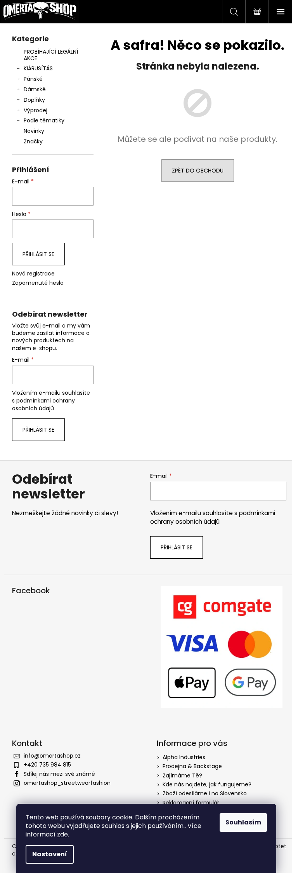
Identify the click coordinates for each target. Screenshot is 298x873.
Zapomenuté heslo (38, 283)
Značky (33, 141)
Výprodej (35, 110)
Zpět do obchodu (198, 170)
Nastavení (49, 854)
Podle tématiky (44, 120)
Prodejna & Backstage (192, 766)
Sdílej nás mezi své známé (59, 774)
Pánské (33, 79)
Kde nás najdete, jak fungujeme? (207, 784)
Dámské (35, 89)
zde (62, 834)
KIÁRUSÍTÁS (38, 68)
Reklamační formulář (191, 803)
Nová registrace (33, 273)
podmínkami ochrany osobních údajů (43, 404)
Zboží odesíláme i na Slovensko (205, 793)
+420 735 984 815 (47, 764)
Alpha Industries (184, 757)
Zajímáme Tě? (182, 775)
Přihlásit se (38, 254)
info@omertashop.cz (52, 756)
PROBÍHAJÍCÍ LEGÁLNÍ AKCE (51, 55)
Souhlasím (243, 822)
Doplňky (34, 100)
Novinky (34, 131)
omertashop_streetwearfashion (67, 783)
